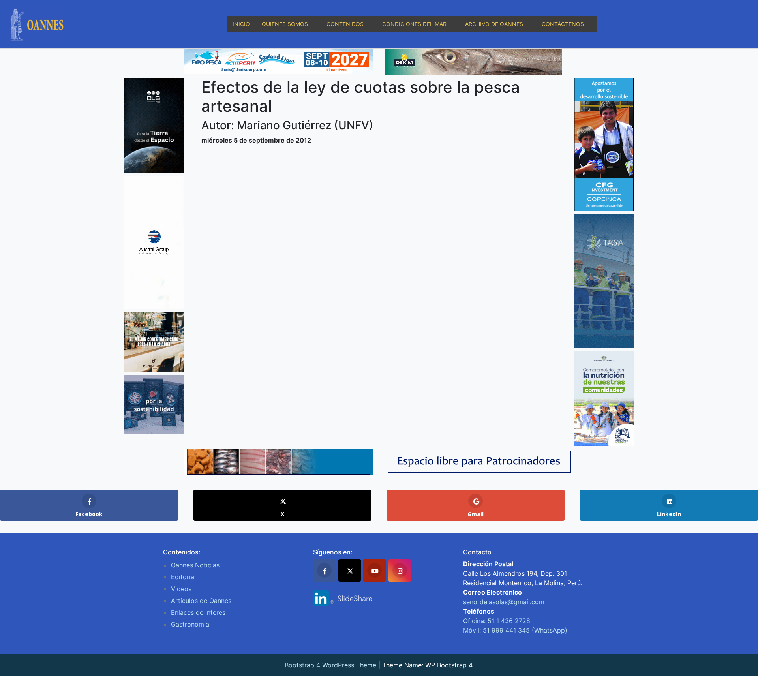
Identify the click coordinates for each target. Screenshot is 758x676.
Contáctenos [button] (563, 24)
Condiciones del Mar (414, 24)
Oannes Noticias (195, 565)
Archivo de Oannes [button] (494, 24)
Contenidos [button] (345, 24)
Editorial (183, 577)
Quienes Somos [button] (285, 24)
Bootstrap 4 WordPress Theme (330, 665)
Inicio (241, 24)
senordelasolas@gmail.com (503, 602)
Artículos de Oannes (201, 601)
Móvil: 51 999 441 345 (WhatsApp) (515, 630)
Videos (181, 589)
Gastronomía (190, 624)
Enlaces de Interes (198, 612)
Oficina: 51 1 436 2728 (496, 621)
